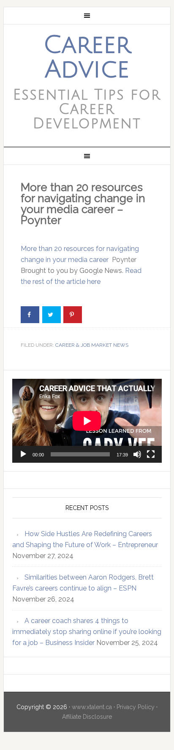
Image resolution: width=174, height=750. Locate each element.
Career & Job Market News (91, 345)
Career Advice (87, 57)
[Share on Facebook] (30, 314)
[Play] (23, 454)
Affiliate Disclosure (87, 716)
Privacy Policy (136, 707)
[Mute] (137, 454)
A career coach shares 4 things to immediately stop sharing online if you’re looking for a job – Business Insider (86, 632)
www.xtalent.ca (92, 707)
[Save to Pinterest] (72, 314)
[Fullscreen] (151, 454)
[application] (87, 421)
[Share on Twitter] (51, 314)
